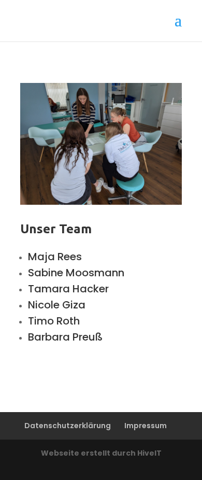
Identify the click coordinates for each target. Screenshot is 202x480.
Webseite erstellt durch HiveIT (101, 453)
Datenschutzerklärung (67, 425)
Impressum (145, 425)
